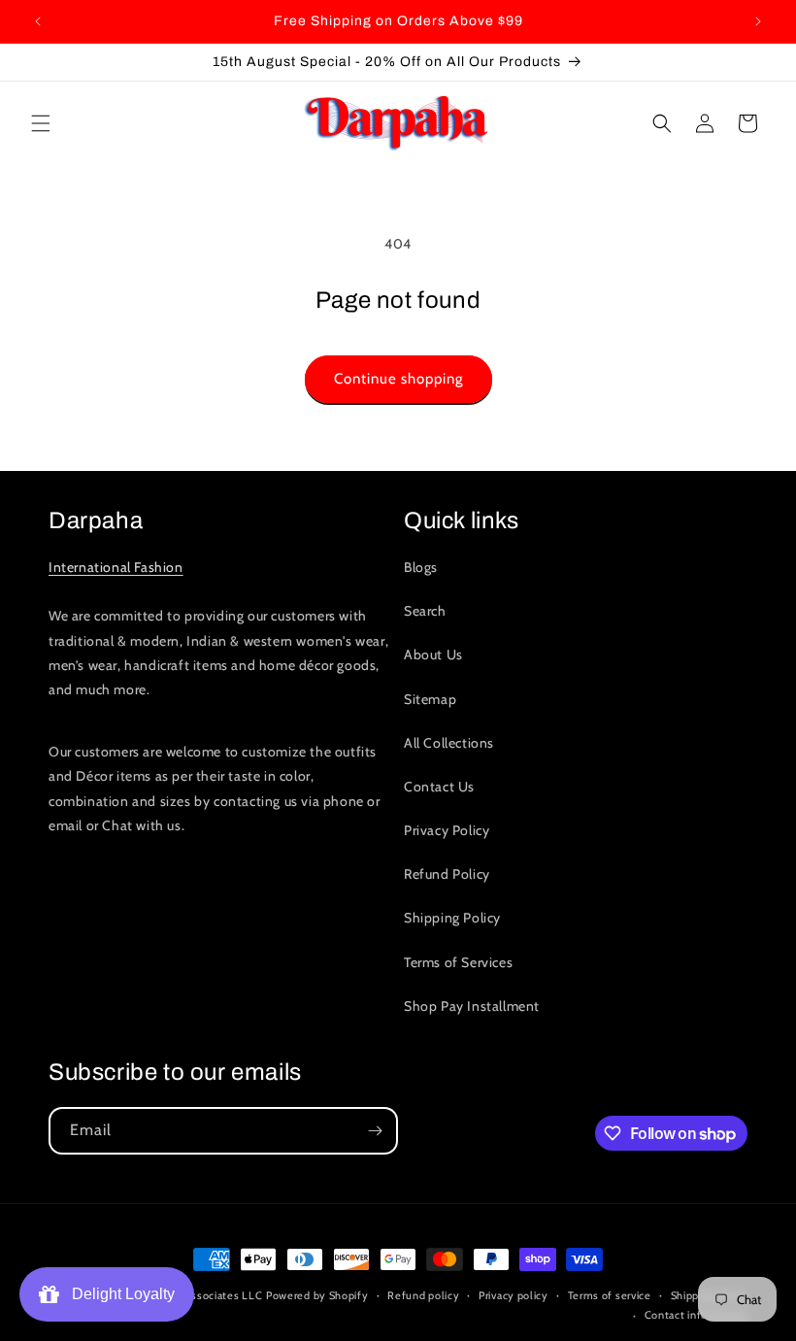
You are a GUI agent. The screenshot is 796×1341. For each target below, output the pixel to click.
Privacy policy (513, 1295)
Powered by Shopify (317, 1295)
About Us (433, 654)
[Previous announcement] (38, 21)
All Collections (449, 743)
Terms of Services (458, 962)
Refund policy (423, 1295)
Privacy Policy (446, 830)
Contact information (696, 1315)
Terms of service (609, 1295)
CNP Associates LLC (211, 1295)
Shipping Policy (452, 917)
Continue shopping (398, 378)
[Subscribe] (374, 1131)
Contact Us (439, 786)
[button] (40, 123)
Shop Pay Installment (472, 1006)
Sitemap (430, 699)
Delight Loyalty (119, 1294)
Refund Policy (447, 874)
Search (425, 611)
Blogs (421, 567)
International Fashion (116, 567)
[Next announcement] (758, 21)
